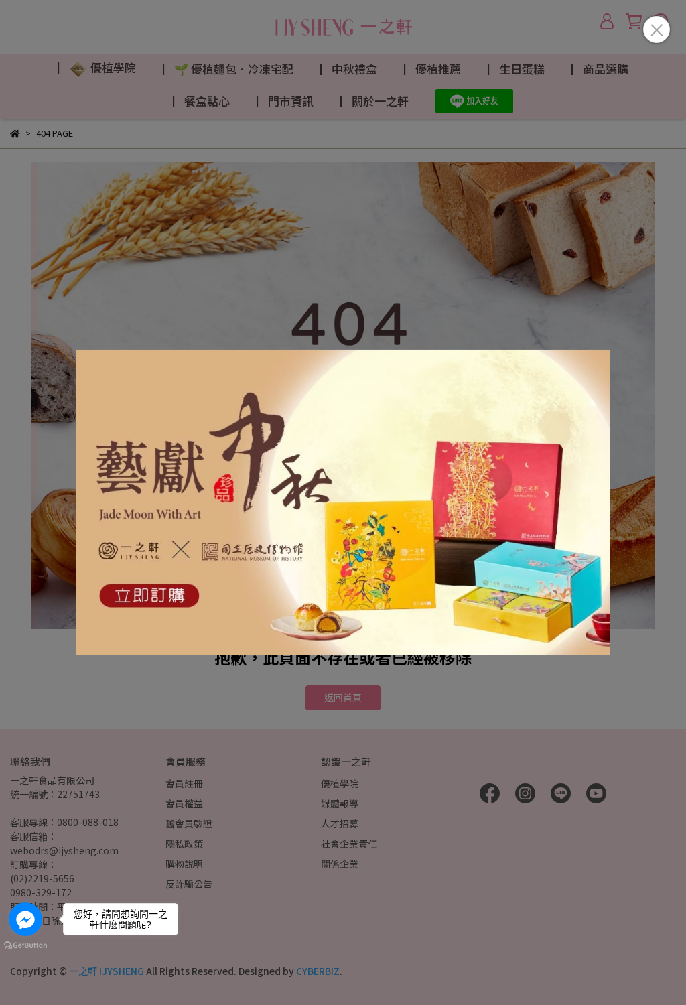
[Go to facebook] (25, 919)
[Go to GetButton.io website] (25, 945)
